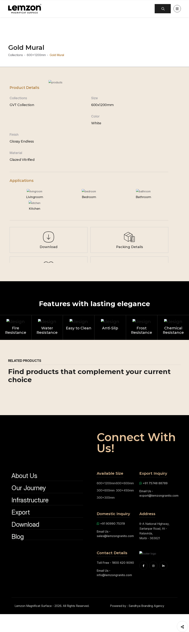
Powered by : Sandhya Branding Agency (137, 606)
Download (25, 524)
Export (20, 512)
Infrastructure (30, 500)
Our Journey (28, 488)
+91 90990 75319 (112, 523)
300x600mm (106, 490)
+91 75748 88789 (155, 483)
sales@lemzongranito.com (115, 536)
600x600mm (125, 483)
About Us (24, 475)
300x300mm (106, 497)
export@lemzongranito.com (158, 495)
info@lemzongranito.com (114, 575)
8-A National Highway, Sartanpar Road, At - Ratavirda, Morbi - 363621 (154, 531)
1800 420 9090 (123, 563)
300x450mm (125, 490)
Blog (17, 536)
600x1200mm (36, 55)
